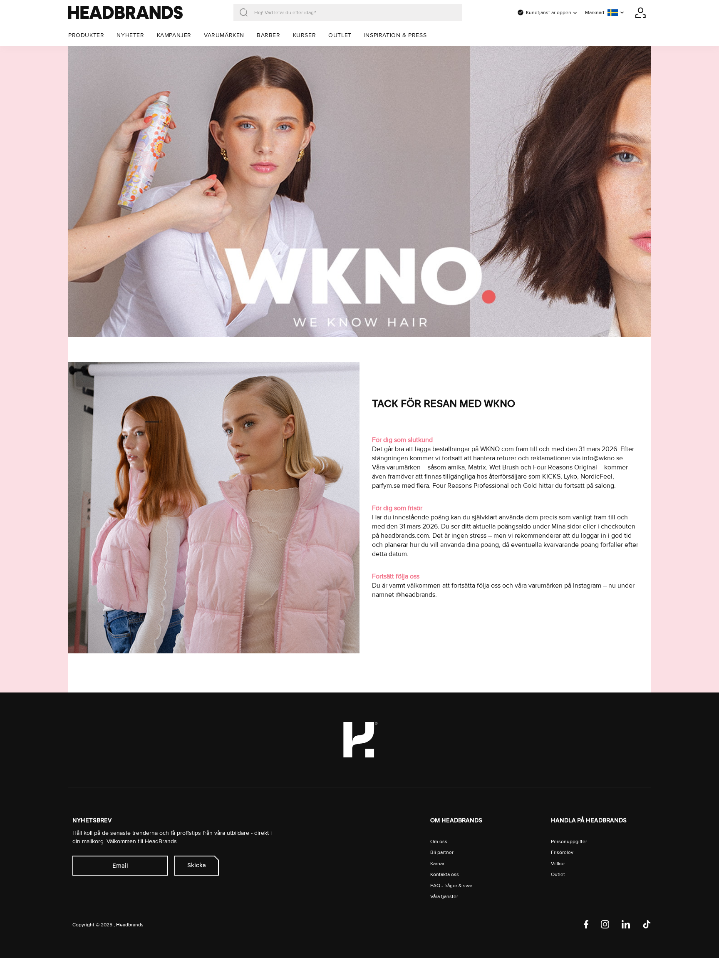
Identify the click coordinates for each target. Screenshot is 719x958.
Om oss (438, 842)
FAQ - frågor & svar (451, 886)
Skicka (196, 865)
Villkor (558, 864)
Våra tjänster (444, 896)
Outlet (558, 874)
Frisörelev (562, 852)
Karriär (437, 864)
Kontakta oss (444, 874)
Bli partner (442, 852)
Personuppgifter (569, 842)
